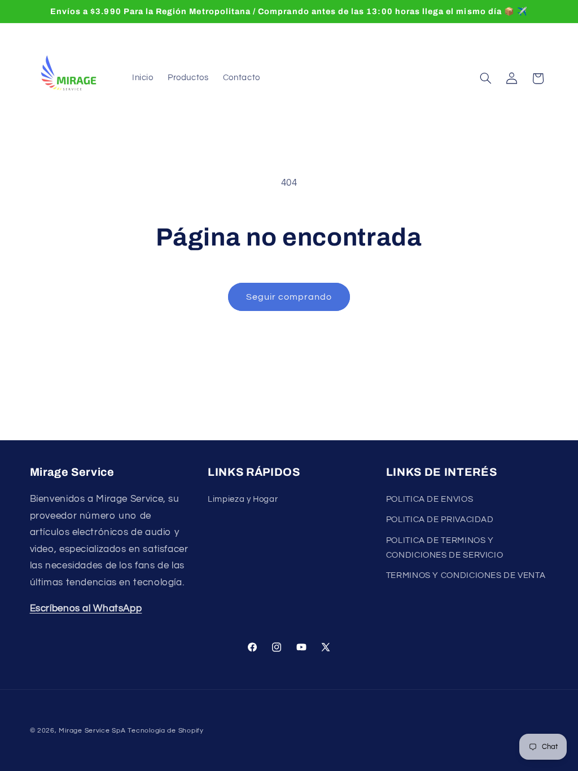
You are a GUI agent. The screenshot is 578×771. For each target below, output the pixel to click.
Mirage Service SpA (92, 731)
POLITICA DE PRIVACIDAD (440, 519)
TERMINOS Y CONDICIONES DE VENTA (466, 575)
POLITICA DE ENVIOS (429, 499)
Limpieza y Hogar (243, 499)
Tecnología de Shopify (165, 731)
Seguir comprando (289, 296)
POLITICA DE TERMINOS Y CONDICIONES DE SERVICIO (444, 547)
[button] (485, 78)
